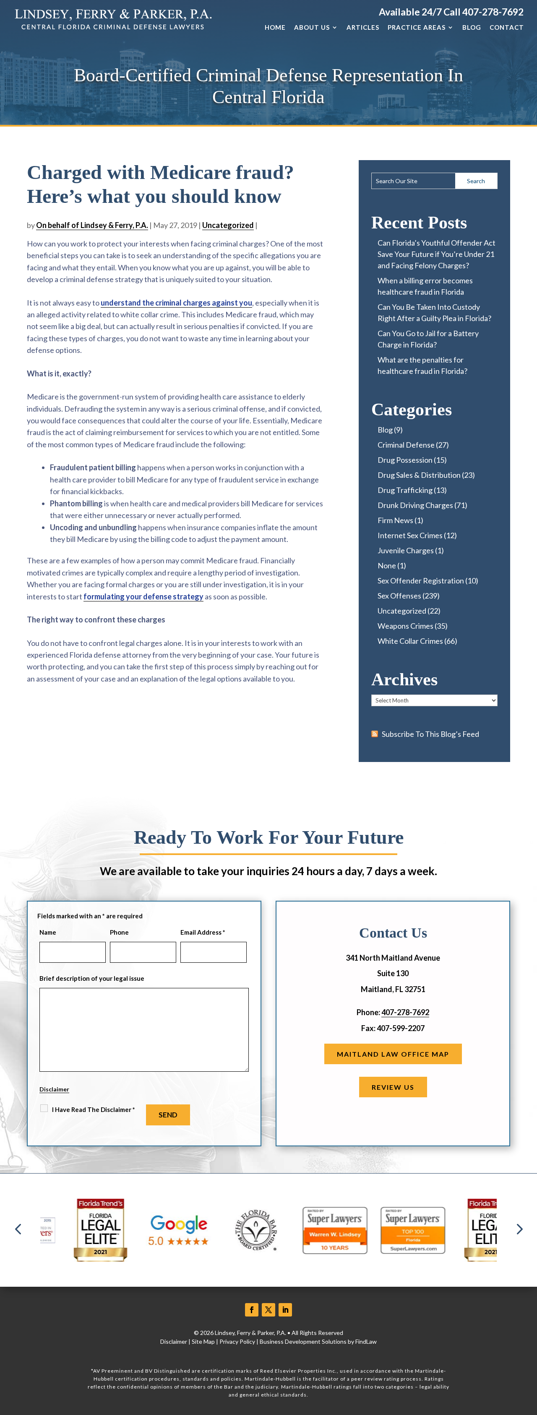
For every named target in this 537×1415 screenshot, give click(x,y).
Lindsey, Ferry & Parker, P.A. (250, 1332)
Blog (471, 27)
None (387, 565)
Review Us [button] (393, 1087)
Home (275, 27)
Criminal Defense (406, 444)
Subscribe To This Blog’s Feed (430, 734)
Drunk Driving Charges (415, 505)
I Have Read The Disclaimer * (93, 1109)
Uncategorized (228, 225)
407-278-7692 (493, 12)
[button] (18, 1230)
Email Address (202, 932)
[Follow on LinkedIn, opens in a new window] (285, 1310)
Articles (363, 27)
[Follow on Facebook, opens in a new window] (251, 1310)
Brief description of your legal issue (91, 978)
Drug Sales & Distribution (419, 474)
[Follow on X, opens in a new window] (268, 1310)
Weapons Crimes (405, 625)
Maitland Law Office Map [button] (393, 1054)
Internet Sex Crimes (410, 535)
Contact (507, 27)
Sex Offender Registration (421, 580)
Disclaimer (54, 1089)
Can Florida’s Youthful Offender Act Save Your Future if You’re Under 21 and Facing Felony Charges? (436, 254)
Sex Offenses (399, 595)
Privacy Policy (237, 1341)
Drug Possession (405, 459)
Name (47, 932)
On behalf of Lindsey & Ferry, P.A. (92, 225)
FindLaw (366, 1341)
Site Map (203, 1341)
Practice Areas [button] (417, 27)
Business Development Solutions (303, 1341)
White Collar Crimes (410, 640)
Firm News (395, 520)
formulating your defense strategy (143, 596)
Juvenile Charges (406, 550)
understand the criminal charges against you (176, 302)
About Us (312, 27)
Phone (119, 932)
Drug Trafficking (405, 490)
